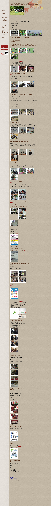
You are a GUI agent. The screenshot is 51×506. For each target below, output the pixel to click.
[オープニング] (14, 136)
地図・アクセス (4, 47)
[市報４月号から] (22, 316)
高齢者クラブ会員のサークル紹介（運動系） (5, 34)
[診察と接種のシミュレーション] (14, 279)
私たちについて (4, 49)
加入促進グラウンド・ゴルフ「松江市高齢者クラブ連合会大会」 (5, 12)
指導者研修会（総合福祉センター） (5, 22)
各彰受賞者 (3, 37)
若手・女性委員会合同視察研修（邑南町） (5, 20)
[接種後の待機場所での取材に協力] (22, 279)
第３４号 (3, 28)
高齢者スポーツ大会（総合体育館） (5, 16)
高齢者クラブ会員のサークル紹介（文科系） (5, 32)
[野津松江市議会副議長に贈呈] (14, 337)
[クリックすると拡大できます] (14, 293)
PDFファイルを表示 (16, 233)
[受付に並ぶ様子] (22, 273)
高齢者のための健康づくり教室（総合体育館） (5, 19)
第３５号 (3, 27)
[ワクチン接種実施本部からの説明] (14, 273)
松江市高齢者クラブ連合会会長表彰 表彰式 (5, 13)
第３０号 (3, 31)
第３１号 (3, 30)
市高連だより (3, 26)
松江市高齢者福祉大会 (4, 10)
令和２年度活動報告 (4, 7)
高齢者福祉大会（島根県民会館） (4, 17)
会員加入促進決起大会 (4, 25)
